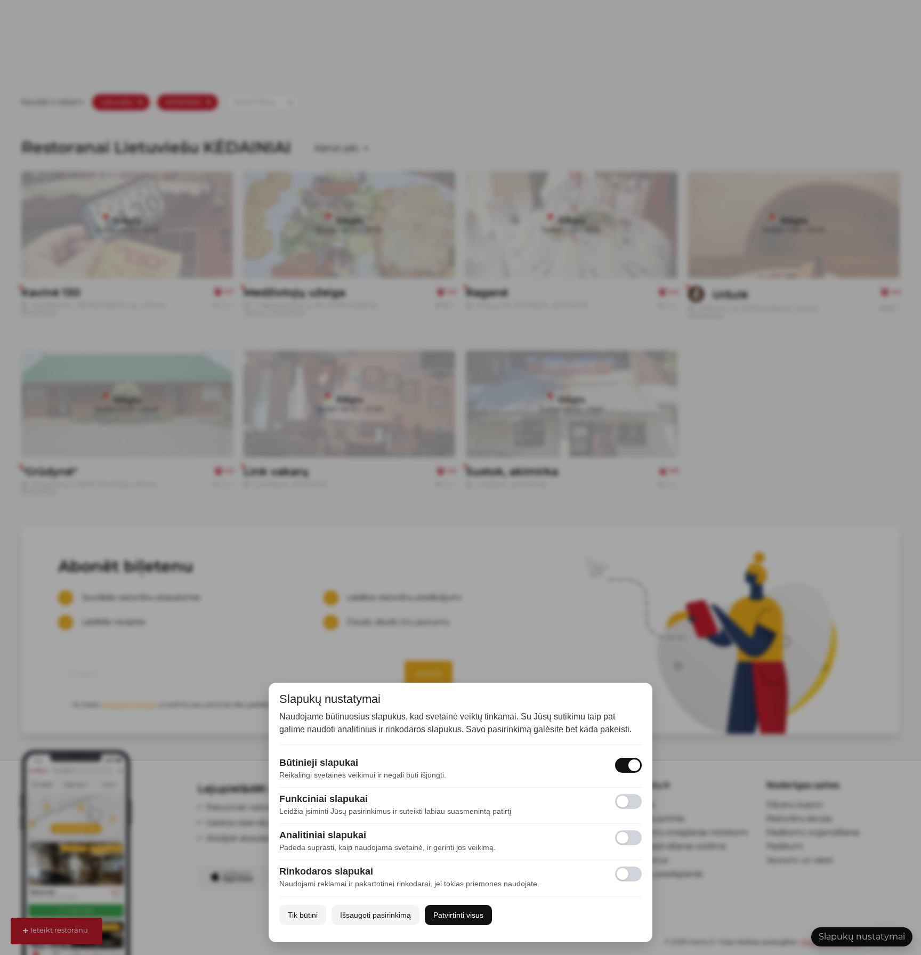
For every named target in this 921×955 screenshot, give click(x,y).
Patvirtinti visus (458, 915)
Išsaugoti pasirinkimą (375, 915)
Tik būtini (303, 915)
